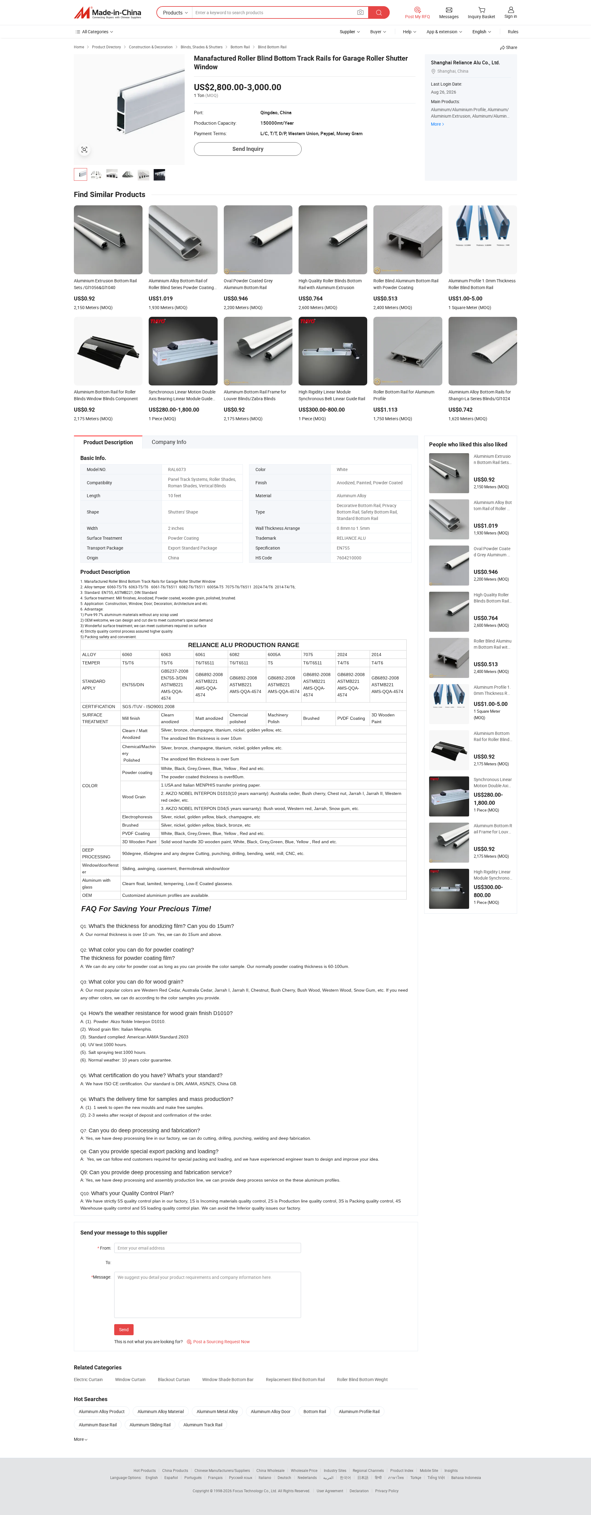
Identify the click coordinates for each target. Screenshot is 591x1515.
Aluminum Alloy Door (271, 1411)
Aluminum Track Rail (202, 1425)
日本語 (362, 1477)
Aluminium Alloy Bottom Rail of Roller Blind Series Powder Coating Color (493, 505)
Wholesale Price (304, 1470)
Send (124, 1329)
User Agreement (330, 1490)
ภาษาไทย (396, 1477)
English (152, 1477)
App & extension (442, 31)
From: (104, 1248)
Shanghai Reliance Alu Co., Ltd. (465, 62)
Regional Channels (368, 1470)
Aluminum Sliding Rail (150, 1425)
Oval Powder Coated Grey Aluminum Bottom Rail (492, 552)
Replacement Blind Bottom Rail (295, 1379)
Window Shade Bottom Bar (228, 1379)
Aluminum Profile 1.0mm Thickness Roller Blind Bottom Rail (493, 690)
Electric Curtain (88, 1379)
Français (215, 1477)
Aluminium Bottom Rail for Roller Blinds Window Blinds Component (493, 736)
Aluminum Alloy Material (161, 1411)
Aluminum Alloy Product (102, 1411)
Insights (451, 1470)
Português (193, 1477)
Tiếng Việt (436, 1477)
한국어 (345, 1477)
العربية (328, 1477)
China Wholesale (270, 1470)
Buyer (375, 31)
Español (171, 1477)
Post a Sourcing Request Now (218, 1341)
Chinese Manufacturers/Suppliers (222, 1470)
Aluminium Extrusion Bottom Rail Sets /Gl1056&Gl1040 (493, 459)
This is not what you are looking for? (148, 1341)
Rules (513, 31)
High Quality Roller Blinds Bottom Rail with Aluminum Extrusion (492, 598)
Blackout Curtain (174, 1379)
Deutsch (284, 1477)
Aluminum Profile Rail (359, 1411)
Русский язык (240, 1477)
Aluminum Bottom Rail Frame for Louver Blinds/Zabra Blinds (493, 829)
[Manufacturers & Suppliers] (107, 12)
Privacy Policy (387, 1490)
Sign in (511, 16)
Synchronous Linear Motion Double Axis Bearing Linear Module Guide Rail (493, 782)
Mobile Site (429, 1470)
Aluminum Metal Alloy (217, 1411)
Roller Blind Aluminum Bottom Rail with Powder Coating (493, 644)
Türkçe (415, 1477)
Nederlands (307, 1477)
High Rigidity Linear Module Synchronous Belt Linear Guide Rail (493, 875)
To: (108, 1262)
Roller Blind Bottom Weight (362, 1379)
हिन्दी (378, 1477)
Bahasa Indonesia (466, 1477)
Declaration (359, 1490)
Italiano (265, 1477)
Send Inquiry (247, 149)
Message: (101, 1277)
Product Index (401, 1470)
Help (407, 31)
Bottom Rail (315, 1411)
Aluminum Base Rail (98, 1425)
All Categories (95, 31)
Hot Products (145, 1470)
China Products (175, 1470)
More (436, 124)
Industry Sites (335, 1470)
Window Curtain (130, 1379)
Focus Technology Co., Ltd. (255, 1490)
